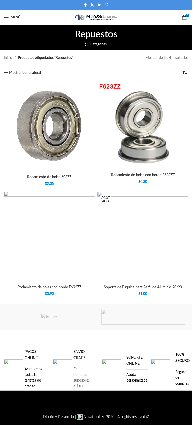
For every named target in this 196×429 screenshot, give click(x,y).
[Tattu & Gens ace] (143, 317)
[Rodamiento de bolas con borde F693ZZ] (49, 237)
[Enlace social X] (92, 5)
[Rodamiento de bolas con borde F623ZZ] (143, 126)
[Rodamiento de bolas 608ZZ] (49, 127)
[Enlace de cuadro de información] (23, 369)
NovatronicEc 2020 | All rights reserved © (116, 417)
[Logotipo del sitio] (96, 17)
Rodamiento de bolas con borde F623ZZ (143, 175)
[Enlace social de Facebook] (85, 5)
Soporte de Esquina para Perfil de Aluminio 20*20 (143, 287)
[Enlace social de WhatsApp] (106, 5)
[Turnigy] (49, 317)
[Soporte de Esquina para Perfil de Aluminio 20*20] (143, 237)
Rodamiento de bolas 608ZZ (49, 177)
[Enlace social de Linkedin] (99, 5)
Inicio (8, 58)
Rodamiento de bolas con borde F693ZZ (49, 287)
